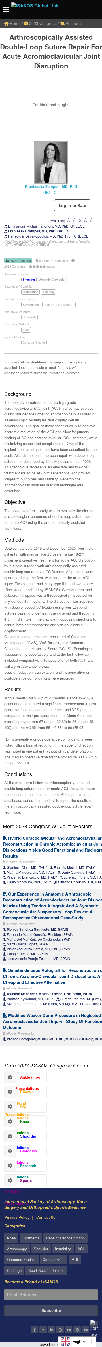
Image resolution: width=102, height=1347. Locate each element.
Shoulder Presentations (20, 1137)
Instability (48, 292)
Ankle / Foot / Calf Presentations (23, 1078)
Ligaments (29, 317)
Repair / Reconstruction (59, 305)
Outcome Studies (34, 342)
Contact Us (45, 1217)
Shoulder (41, 1248)
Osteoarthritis (53, 1259)
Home (15, 23)
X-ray (26, 330)
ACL (81, 1248)
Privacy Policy (16, 1217)
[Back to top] (83, 1311)
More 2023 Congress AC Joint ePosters (47, 826)
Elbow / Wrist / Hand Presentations (19, 1093)
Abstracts (73, 23)
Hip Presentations (17, 1108)
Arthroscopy (17, 1248)
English (79, 1341)
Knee (11, 1238)
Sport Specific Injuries (46, 1270)
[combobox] (77, 1341)
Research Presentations (20, 1167)
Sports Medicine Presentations (18, 1182)
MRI (74, 1259)
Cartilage (14, 1270)
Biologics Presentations (21, 1152)
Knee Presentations (17, 1123)
